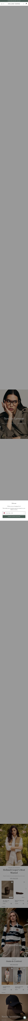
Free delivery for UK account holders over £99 (14, 1)
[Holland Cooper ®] (14, 3)
